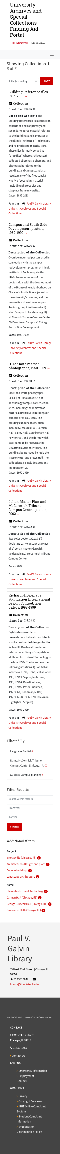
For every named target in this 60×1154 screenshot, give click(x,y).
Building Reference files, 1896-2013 (28, 94)
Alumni (22, 1081)
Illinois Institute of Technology (25, 891)
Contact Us (18, 1056)
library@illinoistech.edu (24, 984)
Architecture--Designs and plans (26, 864)
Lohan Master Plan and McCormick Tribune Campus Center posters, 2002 (27, 507)
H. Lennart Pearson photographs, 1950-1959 (27, 366)
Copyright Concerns (30, 1101)
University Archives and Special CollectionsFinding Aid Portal (26, 19)
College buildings (17, 870)
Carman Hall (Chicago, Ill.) (22, 897)
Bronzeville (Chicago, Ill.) (22, 858)
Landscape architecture (21, 876)
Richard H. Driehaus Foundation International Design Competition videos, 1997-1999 (29, 601)
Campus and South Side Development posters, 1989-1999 (27, 228)
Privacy (22, 1096)
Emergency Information (32, 1071)
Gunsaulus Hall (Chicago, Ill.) (24, 910)
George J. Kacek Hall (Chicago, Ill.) (27, 904)
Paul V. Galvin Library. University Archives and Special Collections (29, 208)
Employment (26, 1076)
